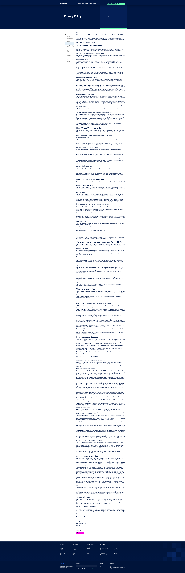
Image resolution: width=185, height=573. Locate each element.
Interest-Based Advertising (69, 56)
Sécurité (101, 568)
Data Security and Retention (69, 51)
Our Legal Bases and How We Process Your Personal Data (70, 46)
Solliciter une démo (121, 3)
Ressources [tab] (90, 3)
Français (77, 563)
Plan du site (101, 563)
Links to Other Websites (70, 59)
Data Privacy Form (95, 518)
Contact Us (68, 61)
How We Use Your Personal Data (69, 41)
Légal (100, 566)
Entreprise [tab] (94, 3)
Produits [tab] (83, 3)
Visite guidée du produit (112, 3)
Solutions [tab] (86, 3)
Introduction (68, 36)
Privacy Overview (91, 42)
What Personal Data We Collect (70, 38)
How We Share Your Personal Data (69, 43)
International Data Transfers (69, 53)
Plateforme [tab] (79, 3)
